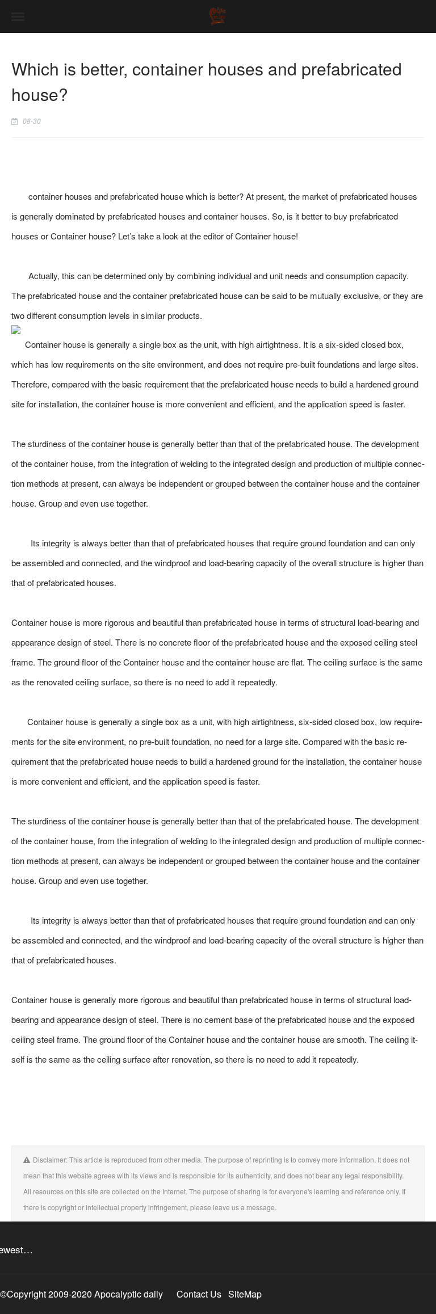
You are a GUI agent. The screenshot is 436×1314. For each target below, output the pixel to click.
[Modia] (217, 16)
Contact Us (199, 1293)
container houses (60, 196)
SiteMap (245, 1293)
